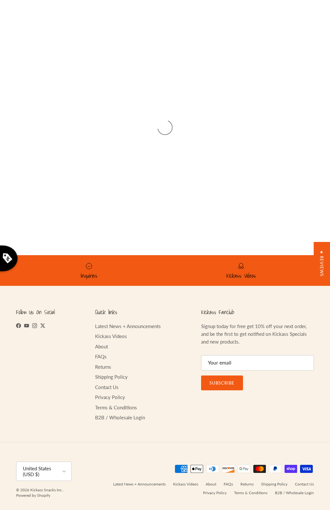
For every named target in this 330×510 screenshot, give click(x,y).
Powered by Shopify (33, 495)
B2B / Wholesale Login (120, 417)
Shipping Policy (111, 377)
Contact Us (107, 387)
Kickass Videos (111, 336)
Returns (103, 367)
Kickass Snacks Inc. (46, 489)
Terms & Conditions (116, 407)
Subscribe (222, 382)
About (101, 346)
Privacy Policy (110, 397)
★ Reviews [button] (321, 263)
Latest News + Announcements (128, 326)
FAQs (101, 356)
